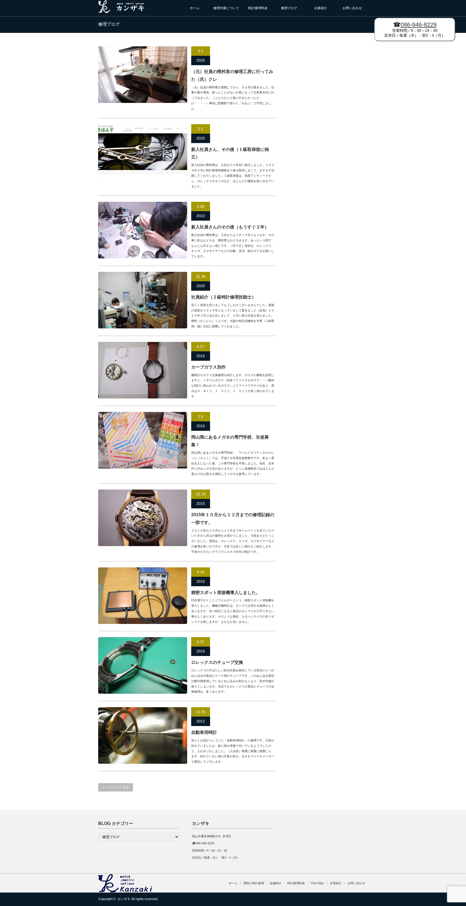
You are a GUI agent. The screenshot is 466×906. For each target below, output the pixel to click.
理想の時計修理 (253, 883)
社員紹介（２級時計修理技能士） (223, 297)
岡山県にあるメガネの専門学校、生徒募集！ (230, 441)
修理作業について (226, 8)
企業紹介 (320, 8)
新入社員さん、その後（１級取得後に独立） (230, 153)
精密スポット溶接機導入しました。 (225, 592)
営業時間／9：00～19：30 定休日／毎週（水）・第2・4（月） (414, 29)
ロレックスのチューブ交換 (217, 662)
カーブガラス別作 (208, 367)
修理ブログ (289, 8)
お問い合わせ (352, 8)
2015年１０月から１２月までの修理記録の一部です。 (232, 518)
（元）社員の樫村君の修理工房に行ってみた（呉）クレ (232, 75)
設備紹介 (276, 883)
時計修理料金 (258, 8)
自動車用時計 (204, 732)
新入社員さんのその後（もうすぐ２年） (230, 227)
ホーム (195, 8)
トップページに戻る (115, 787)
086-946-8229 (418, 24)
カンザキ (123, 899)
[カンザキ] (121, 11)
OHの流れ (317, 883)
